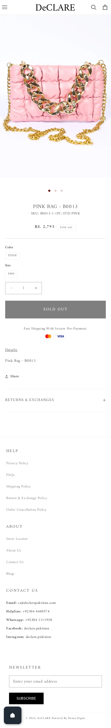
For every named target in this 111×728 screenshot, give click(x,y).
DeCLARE (44, 718)
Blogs (10, 574)
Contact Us (15, 562)
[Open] (12, 715)
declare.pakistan (36, 628)
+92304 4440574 (36, 611)
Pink (14, 255)
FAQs (10, 475)
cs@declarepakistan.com (37, 603)
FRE (13, 274)
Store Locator (17, 539)
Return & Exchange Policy (26, 498)
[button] (93, 7)
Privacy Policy (17, 463)
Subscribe (26, 698)
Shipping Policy (18, 486)
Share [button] (14, 376)
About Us (13, 550)
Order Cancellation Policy (26, 510)
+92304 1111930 (38, 620)
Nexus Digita (76, 718)
